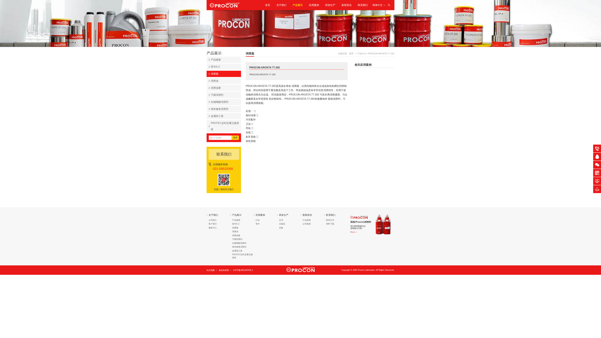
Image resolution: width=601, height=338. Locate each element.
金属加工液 (217, 116)
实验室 (282, 224)
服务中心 (213, 228)
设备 (281, 228)
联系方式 (330, 220)
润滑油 (214, 80)
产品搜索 (216, 59)
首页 (267, 5)
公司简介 (213, 220)
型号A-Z (215, 66)
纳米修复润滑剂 (219, 109)
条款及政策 (224, 270)
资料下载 (330, 224)
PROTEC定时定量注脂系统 (225, 126)
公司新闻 (307, 224)
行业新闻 (307, 220)
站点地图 (211, 270)
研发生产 (330, 5)
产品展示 (298, 5)
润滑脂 (214, 73)
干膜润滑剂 (217, 95)
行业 (258, 220)
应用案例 (314, 5)
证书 (281, 220)
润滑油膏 (216, 88)
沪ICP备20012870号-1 (243, 270)
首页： (352, 53)
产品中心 (361, 53)
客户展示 (213, 224)
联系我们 (363, 5)
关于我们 (281, 5)
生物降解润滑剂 (219, 102)
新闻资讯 (347, 5)
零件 (258, 224)
